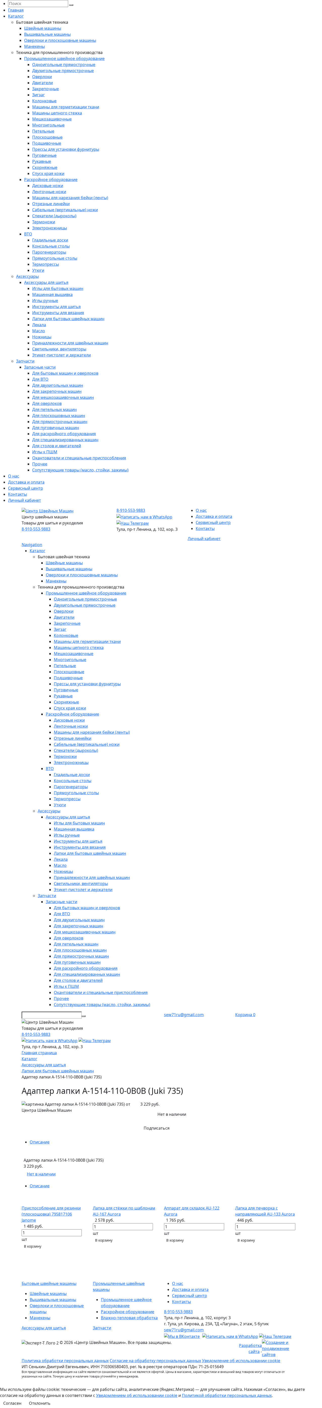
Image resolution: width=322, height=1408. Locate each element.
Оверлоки (42, 76)
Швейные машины (42, 28)
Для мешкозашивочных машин (63, 397)
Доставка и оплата (26, 482)
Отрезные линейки (51, 204)
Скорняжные (44, 167)
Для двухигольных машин (57, 385)
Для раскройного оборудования (64, 433)
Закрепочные (45, 89)
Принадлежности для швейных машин (70, 343)
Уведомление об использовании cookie (241, 1360)
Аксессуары (27, 276)
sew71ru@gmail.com (184, 1014)
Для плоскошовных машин (58, 415)
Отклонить (40, 1403)
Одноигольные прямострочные (63, 64)
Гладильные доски (50, 240)
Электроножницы (49, 228)
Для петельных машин (54, 409)
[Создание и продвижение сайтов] (281, 1348)
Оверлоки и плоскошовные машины (60, 40)
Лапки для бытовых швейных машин (68, 318)
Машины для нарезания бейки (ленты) (70, 197)
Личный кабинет (24, 500)
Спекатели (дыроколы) (54, 216)
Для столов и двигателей (56, 446)
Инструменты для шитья (56, 306)
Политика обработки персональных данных (65, 1360)
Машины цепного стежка (57, 113)
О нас (13, 476)
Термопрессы (45, 264)
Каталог (16, 16)
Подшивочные (46, 143)
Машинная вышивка (52, 294)
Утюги (38, 270)
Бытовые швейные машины (49, 1283)
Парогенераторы (49, 252)
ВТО (28, 234)
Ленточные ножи (49, 191)
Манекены (34, 46)
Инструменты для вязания (58, 312)
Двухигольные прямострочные (63, 70)
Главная (16, 10)
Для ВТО (40, 379)
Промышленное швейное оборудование (64, 58)
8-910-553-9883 (36, 529)
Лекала (39, 325)
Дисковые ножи (47, 185)
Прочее (39, 464)
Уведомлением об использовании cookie (136, 1395)
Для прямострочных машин (59, 421)
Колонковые (44, 101)
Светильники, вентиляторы (59, 349)
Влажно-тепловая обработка (129, 1318)
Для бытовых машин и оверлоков (65, 373)
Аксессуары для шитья (46, 282)
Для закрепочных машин (57, 391)
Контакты (17, 494)
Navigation (32, 544)
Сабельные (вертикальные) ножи (65, 210)
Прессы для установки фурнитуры (65, 149)
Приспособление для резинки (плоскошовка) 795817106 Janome (51, 1214)
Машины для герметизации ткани (65, 107)
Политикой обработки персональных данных (227, 1395)
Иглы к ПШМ (44, 452)
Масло (38, 331)
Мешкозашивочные (52, 119)
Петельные (43, 131)
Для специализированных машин (65, 440)
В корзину (32, 1246)
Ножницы (41, 337)
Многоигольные (48, 125)
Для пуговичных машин (55, 427)
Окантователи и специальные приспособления (79, 458)
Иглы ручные (45, 300)
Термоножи (43, 222)
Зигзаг (38, 95)
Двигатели (42, 82)
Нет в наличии (41, 1174)
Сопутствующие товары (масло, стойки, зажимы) (80, 470)
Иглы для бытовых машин (57, 288)
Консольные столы (51, 246)
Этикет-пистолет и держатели (61, 355)
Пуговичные (44, 155)
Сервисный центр (25, 488)
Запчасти (25, 361)
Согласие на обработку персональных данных (155, 1360)
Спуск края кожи (48, 173)
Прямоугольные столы (54, 258)
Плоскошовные (47, 137)
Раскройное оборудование (50, 179)
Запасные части (40, 367)
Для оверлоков (47, 403)
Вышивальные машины (47, 34)
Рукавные (41, 161)
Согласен (12, 1403)
